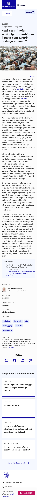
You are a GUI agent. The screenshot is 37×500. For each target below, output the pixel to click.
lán (26, 321)
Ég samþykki (25, 493)
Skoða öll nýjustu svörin (16, 463)
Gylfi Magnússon (15, 288)
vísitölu (24, 99)
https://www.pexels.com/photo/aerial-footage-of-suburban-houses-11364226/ (20, 273)
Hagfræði (18, 27)
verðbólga (21, 89)
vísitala (19, 326)
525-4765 (8, 487)
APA (9, 347)
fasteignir (17, 321)
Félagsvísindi (7, 27)
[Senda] (6, 360)
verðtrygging (7, 326)
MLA (12, 347)
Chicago (4, 347)
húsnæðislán (7, 330)
